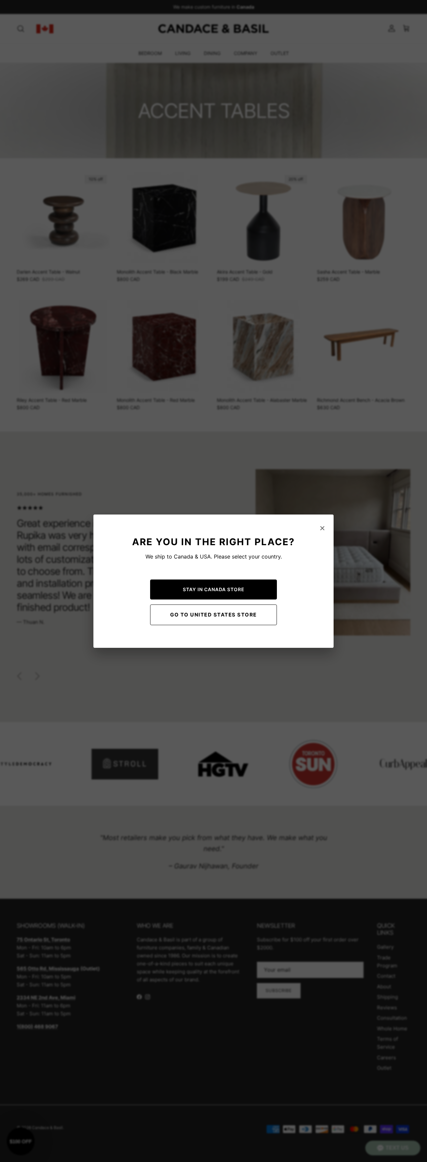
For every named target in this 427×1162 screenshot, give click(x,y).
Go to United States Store (213, 614)
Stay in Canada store (214, 589)
